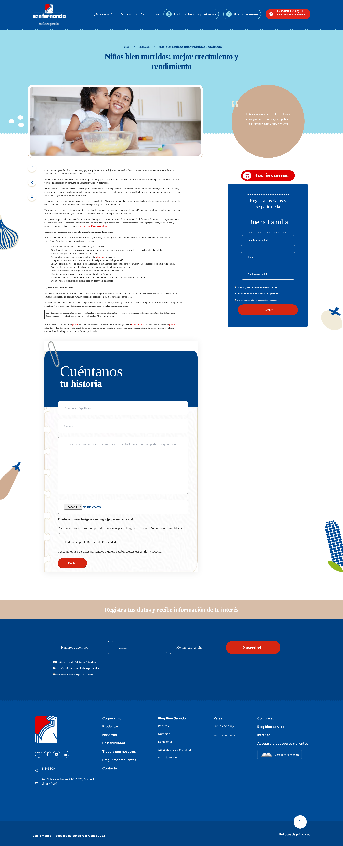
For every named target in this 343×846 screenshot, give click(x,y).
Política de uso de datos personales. (263, 293)
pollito (75, 324)
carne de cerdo (138, 324)
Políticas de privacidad (294, 834)
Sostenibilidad (113, 743)
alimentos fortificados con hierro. (94, 226)
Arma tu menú (246, 14)
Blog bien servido (271, 727)
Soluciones (150, 14)
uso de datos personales (89, 551)
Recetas (163, 726)
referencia (100, 257)
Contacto (109, 768)
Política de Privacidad (101, 542)
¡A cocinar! (104, 14)
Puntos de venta (224, 735)
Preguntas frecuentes (119, 760)
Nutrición (129, 14)
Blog (126, 46)
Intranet (263, 735)
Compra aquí (267, 718)
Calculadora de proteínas (195, 14)
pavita (172, 324)
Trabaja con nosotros (119, 751)
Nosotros (109, 735)
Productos (110, 726)
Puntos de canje (224, 726)
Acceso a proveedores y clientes (282, 743)
